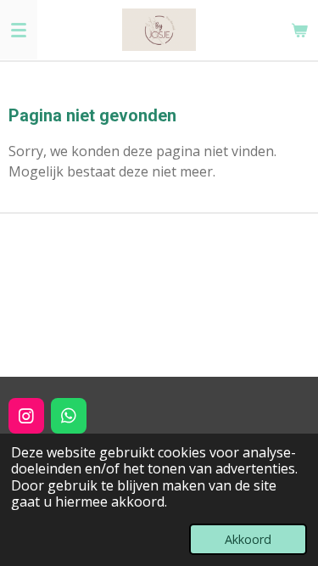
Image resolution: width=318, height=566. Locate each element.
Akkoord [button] (248, 539)
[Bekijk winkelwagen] (299, 29)
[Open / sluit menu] (18, 29)
